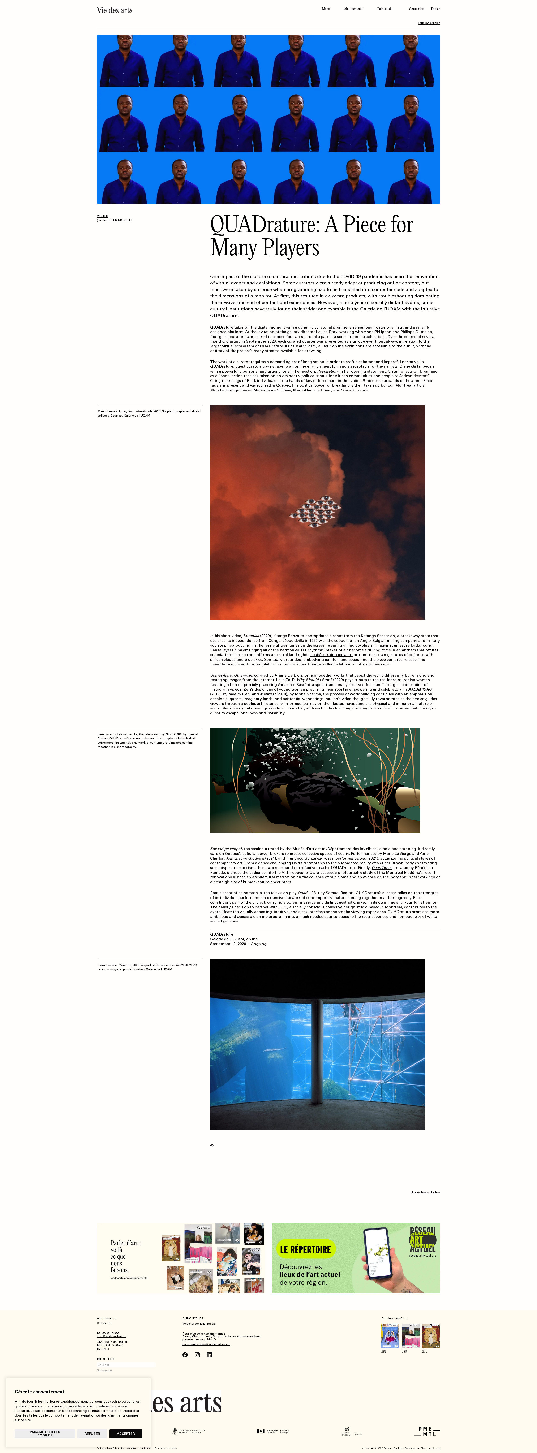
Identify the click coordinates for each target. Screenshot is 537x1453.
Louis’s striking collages (331, 654)
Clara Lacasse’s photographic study (341, 872)
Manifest (268, 694)
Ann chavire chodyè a (245, 858)
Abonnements (353, 9)
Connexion (416, 9)
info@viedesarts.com (111, 1336)
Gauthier (397, 1448)
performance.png (350, 858)
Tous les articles (429, 23)
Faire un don (385, 9)
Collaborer (104, 1323)
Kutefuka (251, 636)
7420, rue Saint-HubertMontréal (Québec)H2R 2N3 (112, 1345)
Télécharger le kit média (199, 1324)
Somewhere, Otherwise (231, 675)
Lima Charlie (433, 1448)
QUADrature (222, 327)
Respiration (327, 371)
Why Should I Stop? (314, 680)
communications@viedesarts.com (206, 1344)
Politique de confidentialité (110, 1448)
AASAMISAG (420, 689)
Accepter (126, 1434)
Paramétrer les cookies (45, 1433)
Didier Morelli (119, 220)
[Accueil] (181, 10)
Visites (102, 216)
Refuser (92, 1434)
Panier (435, 9)
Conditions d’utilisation (139, 1448)
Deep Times (382, 867)
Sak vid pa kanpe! (226, 849)
